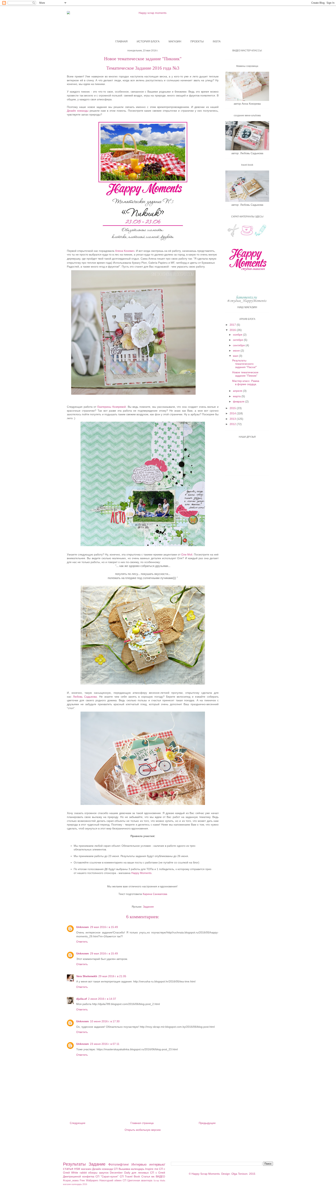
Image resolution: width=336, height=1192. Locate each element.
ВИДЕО (160, 1176)
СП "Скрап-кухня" (106, 1176)
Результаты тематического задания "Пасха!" (244, 364)
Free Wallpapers (89, 1180)
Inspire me (151, 1168)
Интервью (139, 1164)
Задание (148, 906)
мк (152, 1176)
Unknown (82, 927)
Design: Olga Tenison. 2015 (238, 1173)
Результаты (74, 1164)
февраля (239, 401)
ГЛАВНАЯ (121, 41)
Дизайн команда (102, 1168)
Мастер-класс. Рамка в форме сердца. (245, 382)
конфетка (88, 1176)
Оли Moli (186, 554)
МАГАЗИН (175, 41)
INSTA (216, 41)
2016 (233, 329)
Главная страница (142, 1123)
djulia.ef (81, 998)
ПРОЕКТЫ (197, 41)
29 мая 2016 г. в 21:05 (112, 976)
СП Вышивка (122, 1168)
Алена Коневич (124, 250)
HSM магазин (82, 1168)
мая (236, 355)
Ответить (82, 941)
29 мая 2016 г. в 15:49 (104, 927)
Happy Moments (141, 873)
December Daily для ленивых (129, 1172)
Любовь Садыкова (85, 696)
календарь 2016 (79, 1184)
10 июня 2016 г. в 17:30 (105, 1021)
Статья (145, 1176)
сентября (239, 345)
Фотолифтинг (118, 1164)
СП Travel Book (130, 1176)
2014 (233, 413)
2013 (233, 418)
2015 (233, 408)
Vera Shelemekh (86, 976)
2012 (233, 424)
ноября (238, 334)
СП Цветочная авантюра (137, 1180)
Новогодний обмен (110, 1180)
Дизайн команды (77, 110)
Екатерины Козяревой (111, 406)
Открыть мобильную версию (143, 1129)
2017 (233, 324)
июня (237, 350)
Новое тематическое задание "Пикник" (245, 374)
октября (238, 339)
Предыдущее (207, 1123)
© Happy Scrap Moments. (204, 1173)
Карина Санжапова (155, 894)
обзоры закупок (98, 1172)
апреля (238, 390)
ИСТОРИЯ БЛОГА (148, 41)
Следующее (77, 1123)
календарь (137, 1168)
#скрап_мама (71, 1180)
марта (237, 396)
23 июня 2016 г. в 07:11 (104, 1043)
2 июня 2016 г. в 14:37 (102, 998)
